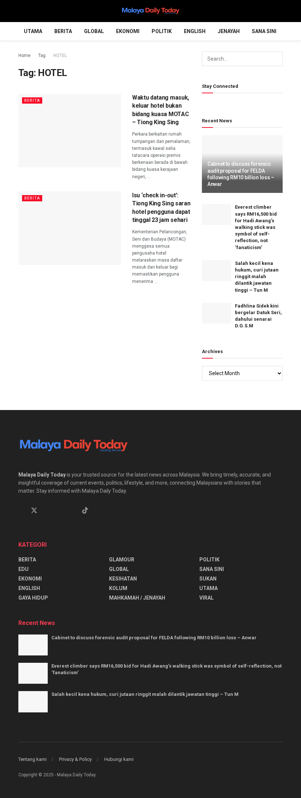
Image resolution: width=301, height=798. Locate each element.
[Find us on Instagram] (47, 511)
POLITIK (162, 31)
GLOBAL (94, 31)
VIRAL (206, 598)
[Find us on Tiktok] (85, 510)
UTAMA (33, 31)
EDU (23, 569)
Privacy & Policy (75, 759)
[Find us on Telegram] (59, 511)
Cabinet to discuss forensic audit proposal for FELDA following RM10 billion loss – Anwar (154, 637)
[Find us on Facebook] (20, 511)
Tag (42, 55)
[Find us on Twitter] (34, 510)
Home (24, 55)
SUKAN (208, 579)
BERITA (63, 31)
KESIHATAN (123, 579)
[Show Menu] (21, 11)
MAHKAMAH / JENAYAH (137, 598)
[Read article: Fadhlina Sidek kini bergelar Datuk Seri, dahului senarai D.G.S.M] (216, 313)
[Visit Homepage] (150, 11)
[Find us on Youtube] (72, 511)
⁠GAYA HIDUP (33, 598)
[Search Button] (279, 11)
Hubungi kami (119, 759)
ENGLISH (195, 31)
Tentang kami (32, 759)
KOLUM (118, 588)
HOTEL (60, 55)
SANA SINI (264, 31)
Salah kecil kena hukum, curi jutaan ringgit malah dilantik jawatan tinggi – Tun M (257, 276)
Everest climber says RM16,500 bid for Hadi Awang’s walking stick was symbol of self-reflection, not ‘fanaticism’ (256, 227)
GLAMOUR (121, 559)
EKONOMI (127, 31)
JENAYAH (229, 31)
